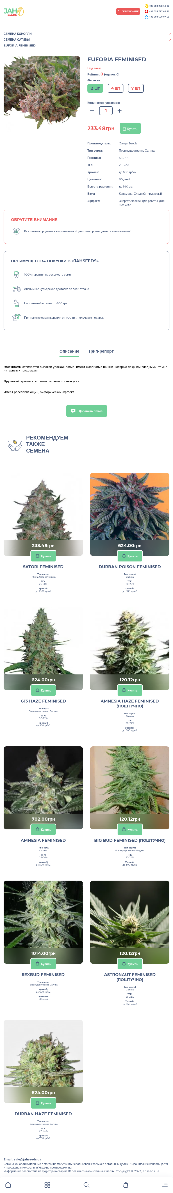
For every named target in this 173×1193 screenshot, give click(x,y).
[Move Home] (8, 1185)
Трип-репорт (101, 351)
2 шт (95, 88)
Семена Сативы (17, 39)
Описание (69, 351)
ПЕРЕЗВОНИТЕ (130, 11)
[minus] (92, 111)
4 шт (115, 88)
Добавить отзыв (90, 411)
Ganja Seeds (128, 143)
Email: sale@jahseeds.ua (22, 1159)
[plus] (119, 111)
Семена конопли (18, 33)
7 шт (135, 88)
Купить (132, 128)
